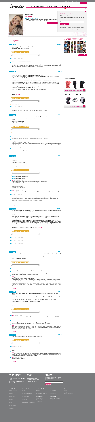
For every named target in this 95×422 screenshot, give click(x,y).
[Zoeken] (85, 8)
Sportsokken (24, 399)
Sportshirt (24, 390)
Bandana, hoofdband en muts (28, 398)
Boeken (10, 407)
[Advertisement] (75, 66)
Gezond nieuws (53, 388)
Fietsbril (10, 402)
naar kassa (83, 2)
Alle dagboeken (39, 401)
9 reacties (14, 205)
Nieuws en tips (53, 390)
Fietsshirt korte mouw (13, 390)
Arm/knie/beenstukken (13, 398)
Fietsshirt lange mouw (13, 392)
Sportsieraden (25, 404)
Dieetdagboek (39, 399)
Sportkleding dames (26, 388)
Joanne (13, 106)
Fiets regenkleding (12, 405)
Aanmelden (48, 384)
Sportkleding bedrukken (55, 399)
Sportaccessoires (25, 396)
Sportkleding (66, 6)
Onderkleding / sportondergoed (28, 402)
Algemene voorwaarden (32, 381)
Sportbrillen (24, 401)
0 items (75, 1)
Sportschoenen (25, 395)
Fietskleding (53, 6)
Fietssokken (11, 399)
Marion (13, 325)
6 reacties (14, 248)
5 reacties (14, 152)
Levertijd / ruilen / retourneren (33, 379)
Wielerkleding (11, 408)
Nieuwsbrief (68, 8)
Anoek (13, 180)
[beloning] (18, 52)
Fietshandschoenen (13, 401)
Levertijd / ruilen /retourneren (69, 392)
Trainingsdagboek (39, 398)
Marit (13, 104)
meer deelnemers (68, 54)
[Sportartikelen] (75, 84)
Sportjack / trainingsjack (27, 393)
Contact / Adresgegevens (32, 378)
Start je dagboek (39, 396)
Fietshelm (11, 395)
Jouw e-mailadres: (64, 20)
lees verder (18, 94)
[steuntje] (25, 52)
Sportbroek (24, 392)
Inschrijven (38, 390)
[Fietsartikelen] (75, 100)
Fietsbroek (11, 393)
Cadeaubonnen (12, 404)
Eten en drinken (53, 393)
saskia (13, 190)
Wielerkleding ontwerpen (55, 398)
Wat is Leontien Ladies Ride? (42, 393)
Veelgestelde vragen (40, 392)
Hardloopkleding (38, 6)
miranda (13, 237)
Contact (65, 390)
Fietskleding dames (13, 388)
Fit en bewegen (53, 392)
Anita (13, 148)
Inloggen (66, 1)
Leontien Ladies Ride (40, 388)
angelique (13, 268)
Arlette (13, 271)
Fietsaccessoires (12, 396)
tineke (13, 58)
